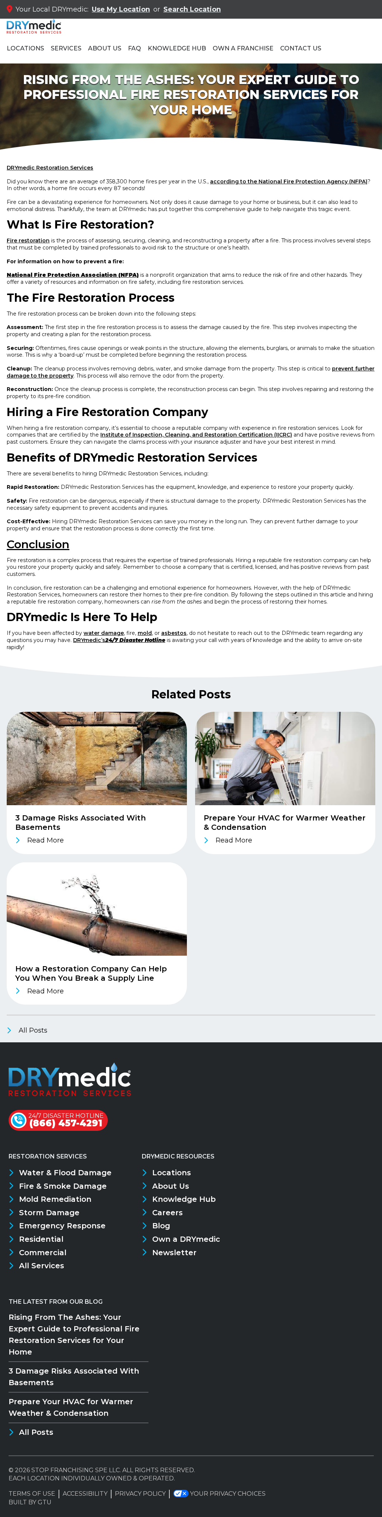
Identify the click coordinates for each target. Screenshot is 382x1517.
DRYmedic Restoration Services (50, 167)
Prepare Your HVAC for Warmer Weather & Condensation (71, 1407)
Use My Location (121, 9)
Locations (25, 48)
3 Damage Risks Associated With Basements (74, 1376)
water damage (104, 633)
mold (145, 633)
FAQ (134, 48)
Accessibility (85, 1493)
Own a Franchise (243, 48)
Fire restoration (28, 240)
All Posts (32, 1030)
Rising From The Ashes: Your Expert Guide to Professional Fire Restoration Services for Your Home (74, 1334)
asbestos (174, 633)
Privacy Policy (140, 1493)
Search (192, 9)
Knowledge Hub (177, 48)
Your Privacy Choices (228, 1493)
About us (104, 48)
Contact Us (300, 48)
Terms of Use (32, 1493)
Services (66, 48)
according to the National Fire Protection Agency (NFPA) (288, 181)
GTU (44, 1502)
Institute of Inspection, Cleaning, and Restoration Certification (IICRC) (196, 434)
